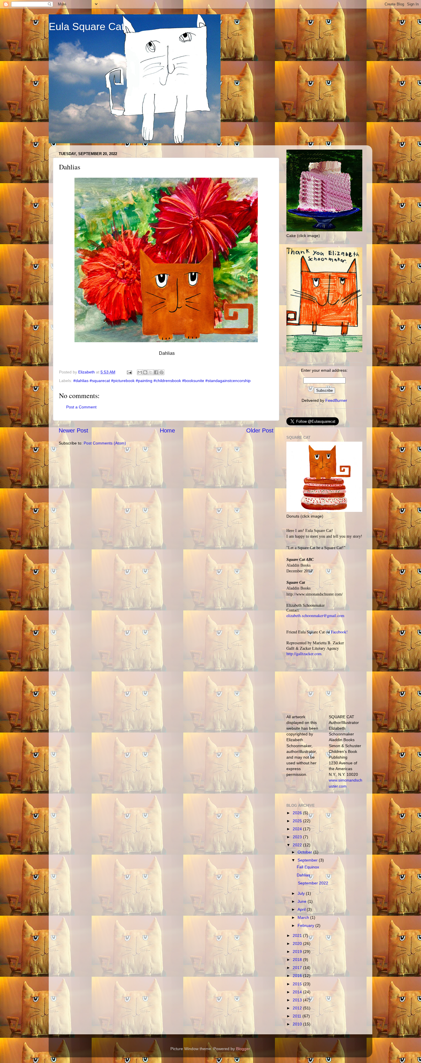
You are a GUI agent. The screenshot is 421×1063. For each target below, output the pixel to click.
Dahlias (303, 875)
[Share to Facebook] (156, 372)
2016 (298, 975)
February (306, 925)
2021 (298, 935)
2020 (298, 943)
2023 (298, 837)
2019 (298, 951)
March (304, 917)
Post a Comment (81, 407)
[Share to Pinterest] (161, 372)
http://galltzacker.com (303, 653)
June (303, 901)
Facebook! (339, 632)
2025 (298, 821)
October (305, 852)
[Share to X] (151, 372)
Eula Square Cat (86, 26)
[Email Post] (129, 372)
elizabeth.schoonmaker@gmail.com (315, 615)
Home (167, 430)
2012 (298, 1008)
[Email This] (140, 372)
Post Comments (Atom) (105, 443)
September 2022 (312, 883)
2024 (298, 829)
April (302, 909)
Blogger (243, 1048)
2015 (298, 984)
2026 (298, 813)
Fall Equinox (308, 867)
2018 (298, 959)
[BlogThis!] (145, 372)
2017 (298, 967)
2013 (298, 1000)
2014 (298, 992)
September (308, 860)
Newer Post (73, 430)
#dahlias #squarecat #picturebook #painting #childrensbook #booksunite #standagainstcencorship (162, 380)
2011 (297, 1016)
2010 (298, 1024)
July (302, 893)
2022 (298, 845)
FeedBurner (336, 400)
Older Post (260, 430)
